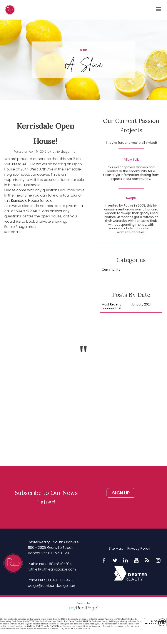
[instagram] (158, 561)
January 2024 (141, 305)
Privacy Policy (138, 548)
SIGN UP (121, 493)
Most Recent (111, 305)
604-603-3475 (60, 580)
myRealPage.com (83, 608)
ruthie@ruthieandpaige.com (52, 569)
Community (111, 270)
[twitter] (114, 561)
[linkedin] (125, 561)
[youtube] (136, 561)
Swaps (131, 198)
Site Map (116, 548)
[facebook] (104, 561)
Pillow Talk (131, 160)
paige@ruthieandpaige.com (52, 585)
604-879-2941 (60, 563)
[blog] (147, 561)
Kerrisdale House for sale (31, 200)
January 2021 (111, 308)
